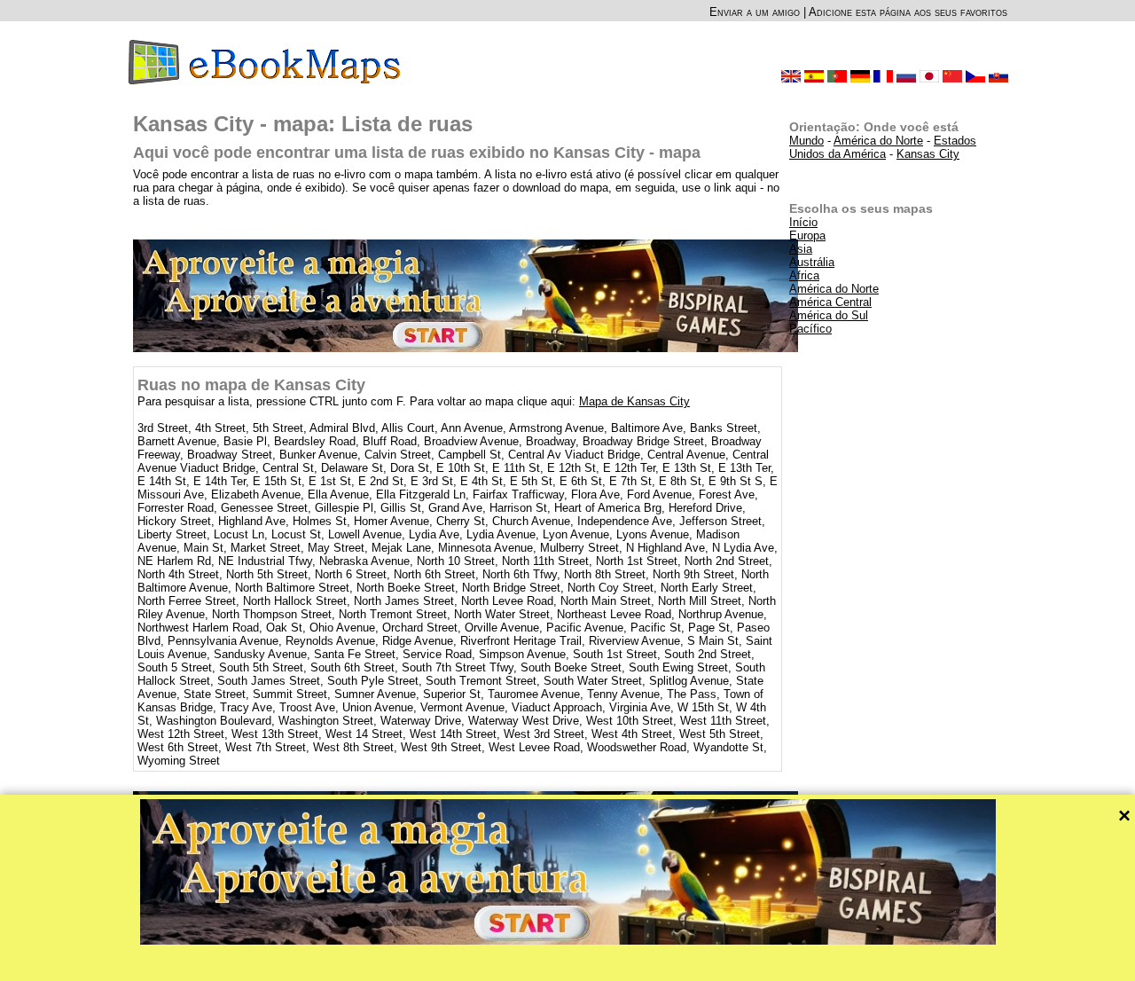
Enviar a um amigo (754, 12)
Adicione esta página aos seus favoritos (908, 12)
